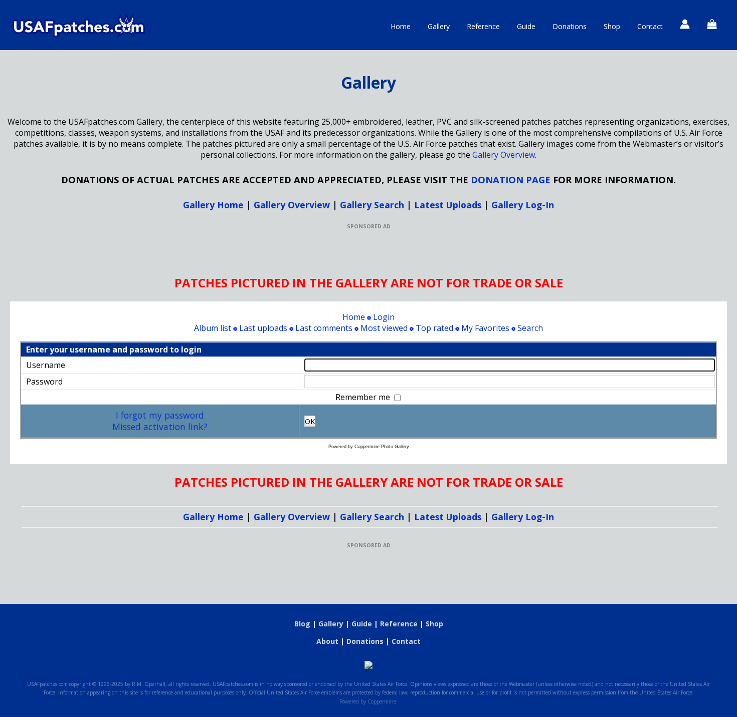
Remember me (363, 397)
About (327, 641)
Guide (526, 26)
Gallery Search (372, 205)
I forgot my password (160, 415)
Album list (212, 327)
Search (530, 327)
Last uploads (263, 327)
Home (401, 26)
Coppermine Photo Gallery (381, 446)
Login (384, 316)
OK (310, 421)
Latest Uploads (447, 205)
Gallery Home (213, 205)
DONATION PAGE (510, 179)
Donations (569, 26)
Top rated (434, 327)
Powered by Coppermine (367, 701)
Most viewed (384, 327)
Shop (612, 26)
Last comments (323, 327)
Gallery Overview (503, 154)
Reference (483, 26)
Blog (302, 623)
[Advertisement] (368, 252)
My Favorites (485, 327)
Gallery (439, 26)
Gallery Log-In (522, 205)
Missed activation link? (160, 427)
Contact (650, 26)
